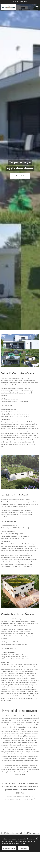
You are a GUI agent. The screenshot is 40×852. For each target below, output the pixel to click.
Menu (37, 7)
